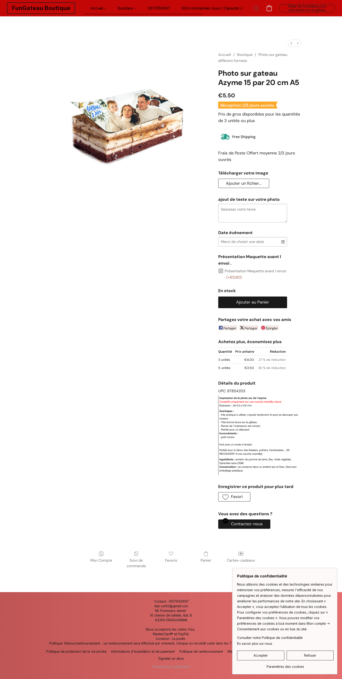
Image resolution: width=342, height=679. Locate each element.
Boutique (244, 54)
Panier (206, 560)
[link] (285, 664)
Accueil (224, 54)
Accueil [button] (97, 8)
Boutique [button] (126, 8)
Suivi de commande (136, 563)
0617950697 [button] (159, 8)
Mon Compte (101, 560)
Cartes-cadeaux (241, 560)
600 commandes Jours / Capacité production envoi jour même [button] (234, 8)
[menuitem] (291, 43)
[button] (41, 8)
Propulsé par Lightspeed (171, 667)
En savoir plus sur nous (254, 643)
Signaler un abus (171, 658)
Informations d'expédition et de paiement (143, 651)
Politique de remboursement (201, 651)
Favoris (171, 560)
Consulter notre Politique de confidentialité (270, 638)
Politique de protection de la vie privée (76, 651)
